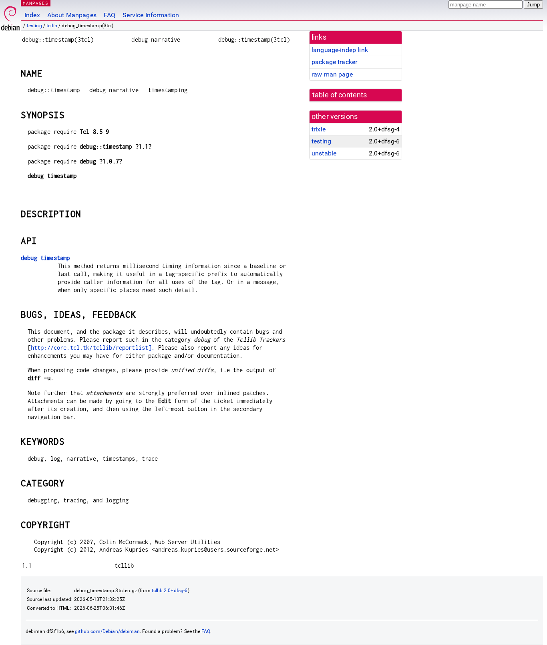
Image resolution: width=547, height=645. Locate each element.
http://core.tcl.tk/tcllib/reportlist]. (93, 347)
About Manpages (72, 15)
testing (34, 25)
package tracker (334, 62)
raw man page (332, 74)
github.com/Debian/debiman (107, 631)
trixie (319, 129)
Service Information (151, 15)
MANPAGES (35, 3)
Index (32, 15)
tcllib (51, 25)
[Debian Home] (10, 16)
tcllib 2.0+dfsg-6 (170, 590)
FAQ (109, 15)
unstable (324, 153)
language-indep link (340, 50)
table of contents (339, 95)
